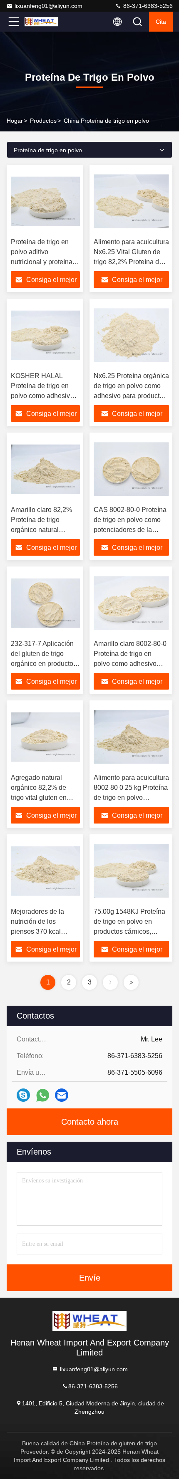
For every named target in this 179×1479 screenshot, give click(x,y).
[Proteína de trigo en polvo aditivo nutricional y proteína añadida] (45, 201)
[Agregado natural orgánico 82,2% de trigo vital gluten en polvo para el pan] (45, 737)
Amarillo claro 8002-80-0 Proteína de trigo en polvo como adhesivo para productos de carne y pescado (130, 663)
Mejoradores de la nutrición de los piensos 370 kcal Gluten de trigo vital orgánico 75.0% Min (40, 931)
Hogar (15, 120)
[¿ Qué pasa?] (23, 1095)
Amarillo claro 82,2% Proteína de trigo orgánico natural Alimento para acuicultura (41, 529)
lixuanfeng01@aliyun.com (48, 5)
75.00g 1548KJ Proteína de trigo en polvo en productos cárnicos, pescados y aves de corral (129, 931)
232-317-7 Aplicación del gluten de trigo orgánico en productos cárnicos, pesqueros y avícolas (44, 663)
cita (161, 21)
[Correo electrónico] (61, 1095)
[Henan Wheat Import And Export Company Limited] (41, 22)
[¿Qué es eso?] (42, 1095)
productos (43, 120)
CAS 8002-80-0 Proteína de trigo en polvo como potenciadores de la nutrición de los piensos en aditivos (130, 529)
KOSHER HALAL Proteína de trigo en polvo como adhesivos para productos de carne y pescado (44, 395)
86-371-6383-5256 (147, 5)
